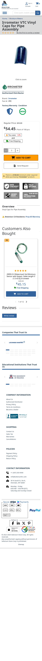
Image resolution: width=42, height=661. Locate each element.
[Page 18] (20, 353)
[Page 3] (16, 349)
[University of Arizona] (17, 376)
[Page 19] (25, 353)
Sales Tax (9, 434)
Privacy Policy (11, 404)
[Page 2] (12, 349)
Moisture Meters (16, 18)
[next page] (26, 302)
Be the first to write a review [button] (28, 33)
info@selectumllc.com (18, 477)
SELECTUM (5, 7)
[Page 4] (20, 349)
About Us (9, 399)
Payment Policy (11, 453)
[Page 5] (25, 349)
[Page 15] (7, 353)
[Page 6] (29, 349)
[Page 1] (7, 349)
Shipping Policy (11, 456)
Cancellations (11, 439)
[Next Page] (37, 342)
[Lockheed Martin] (17, 342)
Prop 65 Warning (33, 217)
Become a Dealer (12, 410)
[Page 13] (29, 351)
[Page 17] (16, 353)
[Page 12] (25, 351)
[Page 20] (29, 353)
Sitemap (21, 544)
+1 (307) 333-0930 (17, 473)
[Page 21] (33, 353)
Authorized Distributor (14, 402)
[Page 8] (7, 351)
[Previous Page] (4, 342)
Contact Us (10, 431)
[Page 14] (33, 351)
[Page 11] (20, 351)
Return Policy (11, 458)
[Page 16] (12, 353)
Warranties (10, 437)
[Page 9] (12, 351)
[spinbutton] (11, 150)
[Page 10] (16, 351)
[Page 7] (33, 349)
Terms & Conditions (13, 407)
